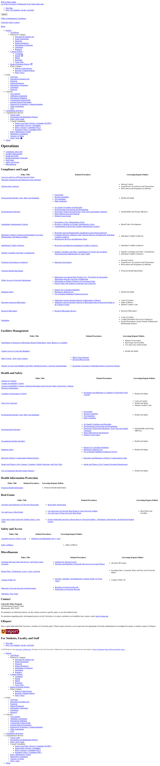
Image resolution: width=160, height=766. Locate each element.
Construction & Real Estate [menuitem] (20, 100)
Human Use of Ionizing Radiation (67, 290)
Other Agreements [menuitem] (17, 106)
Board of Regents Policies (20, 687)
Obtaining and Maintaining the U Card (45, 539)
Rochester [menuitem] (18, 60)
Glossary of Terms (17, 759)
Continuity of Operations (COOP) (14, 394)
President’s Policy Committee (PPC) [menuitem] (28, 130)
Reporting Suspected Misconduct (13, 302)
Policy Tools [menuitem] (15, 138)
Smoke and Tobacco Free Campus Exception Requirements (106, 464)
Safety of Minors (7, 545)
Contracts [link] (9, 92)
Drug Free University (9, 403)
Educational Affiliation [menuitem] (18, 98)
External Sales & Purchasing (20, 725)
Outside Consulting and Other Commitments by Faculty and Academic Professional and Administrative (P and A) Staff (81, 253)
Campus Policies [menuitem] (16, 52)
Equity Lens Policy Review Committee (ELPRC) (33, 746)
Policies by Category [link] (18, 35)
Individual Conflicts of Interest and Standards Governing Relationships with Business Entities (22, 236)
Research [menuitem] (18, 49)
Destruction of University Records (67, 589)
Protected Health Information (12, 271)
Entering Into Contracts (10, 186)
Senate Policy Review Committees (28, 748)
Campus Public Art (8, 580)
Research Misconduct (9, 311)
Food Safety (59, 195)
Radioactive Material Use (64, 292)
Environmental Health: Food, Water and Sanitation (20, 198)
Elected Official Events (81, 360)
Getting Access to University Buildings (15, 351)
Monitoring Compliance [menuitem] (19, 134)
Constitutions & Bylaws (14, 733)
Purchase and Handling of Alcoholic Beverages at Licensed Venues (80, 564)
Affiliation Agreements (18, 719)
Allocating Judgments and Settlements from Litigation (21, 180)
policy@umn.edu (101, 616)
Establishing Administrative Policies (14, 224)
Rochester (18, 683)
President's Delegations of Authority (14, 262)
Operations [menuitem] (19, 47)
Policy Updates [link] (16, 66)
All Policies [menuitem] (14, 33)
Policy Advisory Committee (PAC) (28, 750)
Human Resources (22, 666)
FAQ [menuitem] (12, 109)
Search (4, 14)
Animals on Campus (8, 381)
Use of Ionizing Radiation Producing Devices (71, 294)
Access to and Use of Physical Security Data (17, 177)
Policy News (19, 695)
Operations (19, 670)
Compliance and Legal (14, 152)
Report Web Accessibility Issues (115, 649)
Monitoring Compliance (19, 757)
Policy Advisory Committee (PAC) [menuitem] (28, 128)
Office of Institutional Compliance (13, 18)
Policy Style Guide (17, 742)
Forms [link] (8, 75)
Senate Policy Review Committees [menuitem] (28, 125)
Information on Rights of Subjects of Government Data (75, 281)
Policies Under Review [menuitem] (23, 68)
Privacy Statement (98, 649)
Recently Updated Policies (25, 693)
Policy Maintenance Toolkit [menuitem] (20, 132)
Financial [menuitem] (18, 41)
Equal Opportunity (22, 662)
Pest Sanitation (60, 199)
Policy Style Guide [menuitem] (17, 119)
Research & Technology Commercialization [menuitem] (26, 104)
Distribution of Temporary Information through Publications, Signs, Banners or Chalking (34, 343)
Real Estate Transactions (57, 505)
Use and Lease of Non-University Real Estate (64, 513)
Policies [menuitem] (8, 30)
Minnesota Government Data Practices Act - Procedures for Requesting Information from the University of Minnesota (81, 278)
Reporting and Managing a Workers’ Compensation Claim (105, 458)
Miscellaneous (11, 164)
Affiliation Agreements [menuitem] (18, 96)
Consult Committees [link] (17, 121)
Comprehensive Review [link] (14, 113)
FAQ (12, 731)
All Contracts (15, 717)
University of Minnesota (23, 649)
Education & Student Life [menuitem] (24, 37)
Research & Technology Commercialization (26, 727)
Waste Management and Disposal (67, 214)
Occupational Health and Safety (13, 441)
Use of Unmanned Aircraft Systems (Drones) (17, 471)
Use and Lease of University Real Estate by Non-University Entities (73, 511)
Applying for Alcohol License (65, 562)
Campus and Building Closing (12, 383)
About (8, 763)
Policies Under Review (23, 691)
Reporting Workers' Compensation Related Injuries (20, 458)
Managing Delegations (63, 262)
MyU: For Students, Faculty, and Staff (20, 10)
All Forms (14, 700)
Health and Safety (12, 156)
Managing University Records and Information (18, 588)
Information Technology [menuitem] (24, 45)
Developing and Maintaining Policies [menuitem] (24, 117)
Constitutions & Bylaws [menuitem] (14, 111)
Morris (17, 681)
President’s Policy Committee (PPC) (28, 752)
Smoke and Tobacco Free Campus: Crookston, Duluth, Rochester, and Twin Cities (31, 464)
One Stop (9, 8)
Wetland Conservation (63, 216)
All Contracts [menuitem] (15, 94)
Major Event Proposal (81, 357)
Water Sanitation (61, 201)
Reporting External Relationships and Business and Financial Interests (81, 233)
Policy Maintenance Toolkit (20, 755)
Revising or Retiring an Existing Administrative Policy (75, 224)
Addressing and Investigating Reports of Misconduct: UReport (78, 300)
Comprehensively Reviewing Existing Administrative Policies (77, 226)
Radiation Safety (7, 292)
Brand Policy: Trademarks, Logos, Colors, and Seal (20, 571)
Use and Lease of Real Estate (12, 512)
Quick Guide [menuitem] (15, 115)
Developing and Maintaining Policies (24, 740)
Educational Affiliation (18, 721)
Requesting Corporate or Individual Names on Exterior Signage (96, 366)
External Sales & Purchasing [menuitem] (20, 102)
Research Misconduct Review (65, 311)
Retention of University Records (66, 587)
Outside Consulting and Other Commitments (17, 253)
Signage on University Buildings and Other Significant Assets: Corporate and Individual (34, 366)
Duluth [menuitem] (17, 56)
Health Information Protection (17, 158)
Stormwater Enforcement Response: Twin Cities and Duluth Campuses (81, 212)
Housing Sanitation (62, 197)
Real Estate (10, 160)
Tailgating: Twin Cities (9, 594)
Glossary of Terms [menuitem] (17, 136)
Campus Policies (16, 674)
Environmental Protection (10, 212)
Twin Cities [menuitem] (19, 62)
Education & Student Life (24, 660)
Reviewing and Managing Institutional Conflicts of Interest (76, 245)
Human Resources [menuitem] (22, 43)
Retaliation (5, 320)
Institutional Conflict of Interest (12, 245)
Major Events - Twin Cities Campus (14, 358)
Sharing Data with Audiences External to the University (75, 283)
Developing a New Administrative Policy (70, 222)
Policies (8, 653)
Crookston (19, 676)
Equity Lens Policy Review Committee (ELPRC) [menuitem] (33, 123)
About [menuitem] (8, 140)
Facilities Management (14, 154)
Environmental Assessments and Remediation (71, 210)
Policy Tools (15, 761)
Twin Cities (19, 685)
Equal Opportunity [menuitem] (22, 39)
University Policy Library (10, 22)
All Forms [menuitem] (14, 77)
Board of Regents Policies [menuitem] (20, 64)
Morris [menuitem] (17, 58)
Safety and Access (12, 162)
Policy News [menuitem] (19, 73)
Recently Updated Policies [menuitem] (25, 71)
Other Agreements (17, 729)
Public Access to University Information (16, 280)
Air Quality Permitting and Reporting (68, 207)
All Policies (14, 655)
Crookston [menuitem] (19, 54)
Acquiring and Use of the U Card (13, 539)
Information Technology (24, 668)
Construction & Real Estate (20, 723)
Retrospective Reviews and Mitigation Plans (71, 239)
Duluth (17, 679)
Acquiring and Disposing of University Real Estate (20, 505)
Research (18, 672)
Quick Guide (15, 738)
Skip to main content (8, 2)
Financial (18, 664)
